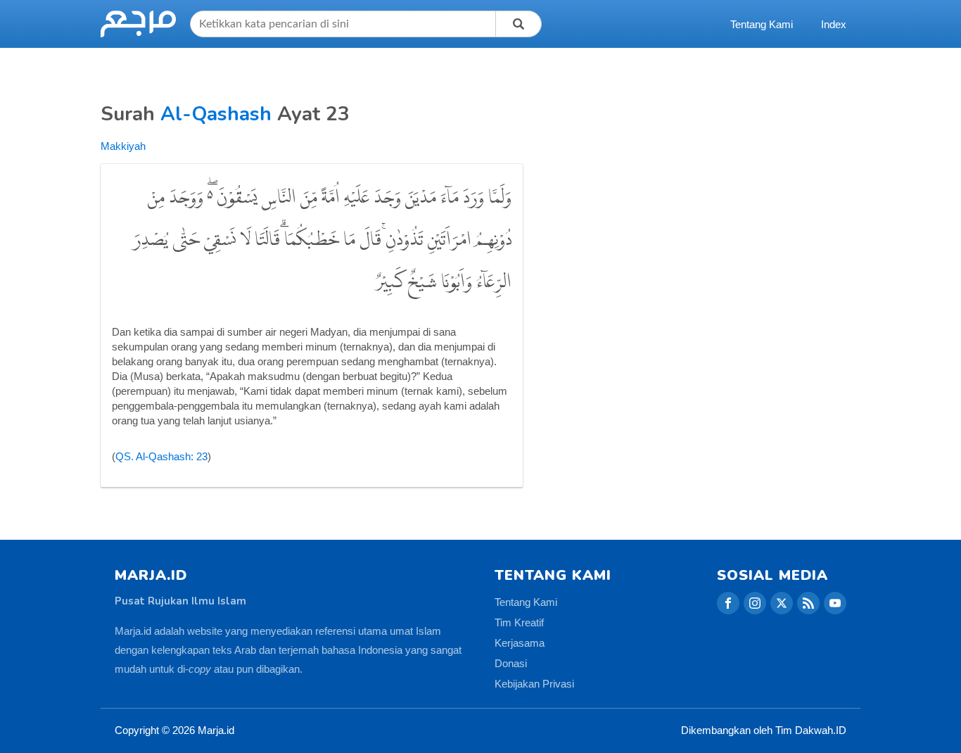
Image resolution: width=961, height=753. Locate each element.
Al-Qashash (216, 114)
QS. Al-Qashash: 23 (161, 456)
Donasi (511, 663)
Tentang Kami (761, 24)
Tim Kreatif (519, 622)
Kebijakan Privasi (534, 684)
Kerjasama (520, 643)
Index (833, 24)
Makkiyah (123, 146)
